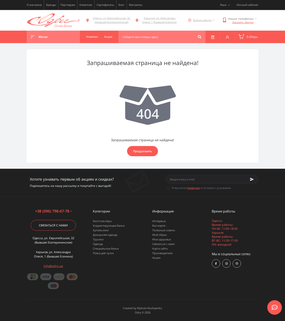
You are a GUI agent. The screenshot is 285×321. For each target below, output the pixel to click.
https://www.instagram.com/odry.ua (226, 263)
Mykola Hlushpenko (149, 308)
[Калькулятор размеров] (213, 37)
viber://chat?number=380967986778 (237, 263)
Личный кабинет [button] (247, 5)
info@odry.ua (53, 266)
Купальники (101, 230)
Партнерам (68, 5)
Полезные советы (163, 230)
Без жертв (158, 225)
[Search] (200, 37)
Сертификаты (105, 5)
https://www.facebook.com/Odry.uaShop (216, 263)
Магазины (135, 5)
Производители (162, 253)
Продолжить (142, 151)
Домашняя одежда (105, 235)
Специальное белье (106, 248)
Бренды (51, 5)
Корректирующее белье (109, 225)
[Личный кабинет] (227, 37)
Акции (156, 258)
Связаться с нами (53, 225)
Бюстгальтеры (102, 221)
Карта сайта (160, 248)
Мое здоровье (161, 239)
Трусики (98, 239)
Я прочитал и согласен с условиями (201, 188)
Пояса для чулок (103, 253)
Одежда (98, 244)
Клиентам (85, 5)
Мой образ (159, 235)
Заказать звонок (243, 22)
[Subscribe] (252, 179)
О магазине (34, 5)
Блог (122, 5)
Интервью (159, 221)
